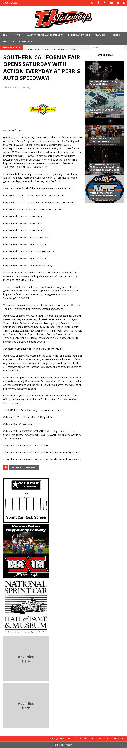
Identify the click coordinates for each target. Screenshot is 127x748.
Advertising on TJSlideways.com (92, 738)
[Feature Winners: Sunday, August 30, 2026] (104, 75)
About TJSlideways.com (59, 738)
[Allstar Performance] (26, 521)
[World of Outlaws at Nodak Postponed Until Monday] (104, 189)
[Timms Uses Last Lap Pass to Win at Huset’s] (104, 132)
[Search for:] (107, 47)
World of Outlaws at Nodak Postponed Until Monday (103, 195)
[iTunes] (118, 3)
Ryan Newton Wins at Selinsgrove (101, 111)
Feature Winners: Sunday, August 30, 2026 (104, 82)
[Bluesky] (124, 3)
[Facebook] (98, 3)
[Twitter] (92, 3)
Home (5, 35)
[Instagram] (105, 3)
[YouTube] (111, 3)
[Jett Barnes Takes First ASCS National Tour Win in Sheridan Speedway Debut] (104, 160)
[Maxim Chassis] (26, 576)
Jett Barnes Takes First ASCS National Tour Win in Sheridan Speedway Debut (104, 167)
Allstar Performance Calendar (45, 35)
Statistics (8, 41)
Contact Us (25, 41)
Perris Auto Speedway (19, 87)
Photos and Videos (79, 35)
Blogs (116, 35)
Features (100, 35)
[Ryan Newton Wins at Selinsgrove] (104, 103)
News (17, 35)
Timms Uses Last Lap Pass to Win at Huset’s (104, 140)
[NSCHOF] (26, 632)
